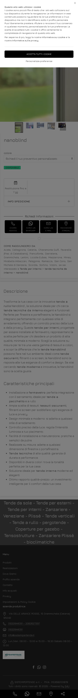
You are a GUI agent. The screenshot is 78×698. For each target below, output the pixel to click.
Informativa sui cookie (53, 37)
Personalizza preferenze (39, 61)
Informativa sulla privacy (25, 40)
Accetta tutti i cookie (39, 54)
